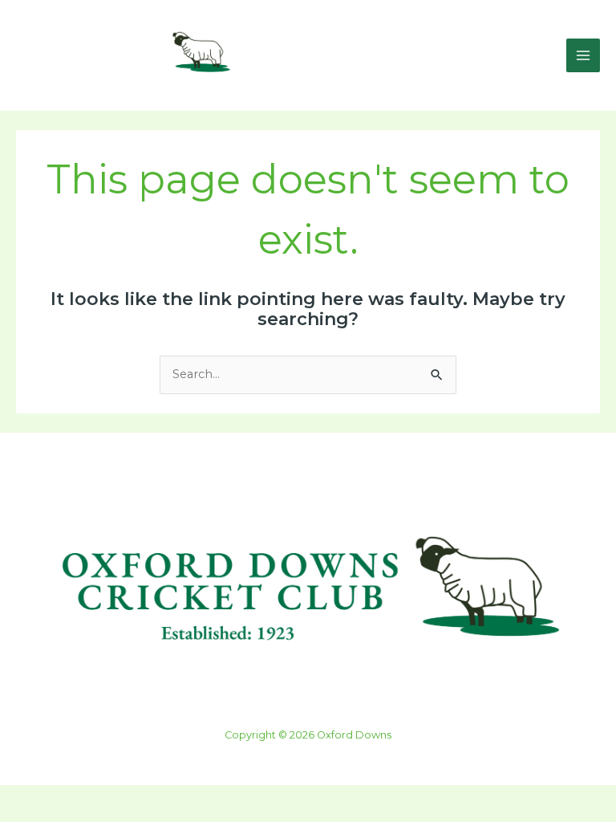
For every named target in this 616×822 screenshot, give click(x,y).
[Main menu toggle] (583, 55)
